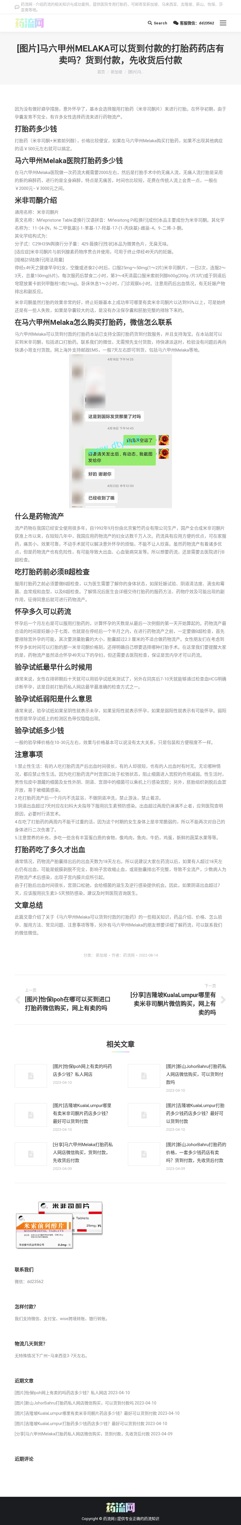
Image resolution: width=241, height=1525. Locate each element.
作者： (123, 955)
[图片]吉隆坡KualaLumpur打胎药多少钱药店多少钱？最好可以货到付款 (195, 1113)
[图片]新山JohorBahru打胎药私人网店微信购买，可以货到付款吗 (196, 1074)
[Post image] (31, 1076)
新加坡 (116, 72)
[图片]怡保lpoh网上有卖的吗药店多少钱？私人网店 (82, 1070)
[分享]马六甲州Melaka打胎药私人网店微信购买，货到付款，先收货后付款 (83, 1152)
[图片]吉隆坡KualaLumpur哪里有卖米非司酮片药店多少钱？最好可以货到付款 (82, 1113)
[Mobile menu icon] (223, 23)
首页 (101, 72)
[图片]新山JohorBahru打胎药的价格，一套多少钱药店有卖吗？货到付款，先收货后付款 (196, 1152)
